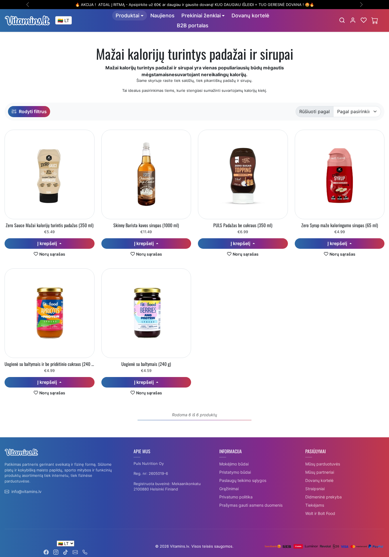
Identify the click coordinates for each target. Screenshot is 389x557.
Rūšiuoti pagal (314, 111)
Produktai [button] (127, 15)
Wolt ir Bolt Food (320, 513)
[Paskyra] (352, 20)
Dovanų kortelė (250, 15)
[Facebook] (46, 551)
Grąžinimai (229, 488)
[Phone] (85, 551)
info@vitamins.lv (26, 491)
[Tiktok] (65, 551)
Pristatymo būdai (235, 472)
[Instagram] (56, 551)
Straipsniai (315, 488)
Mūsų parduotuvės (322, 463)
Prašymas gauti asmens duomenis (250, 505)
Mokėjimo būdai (234, 463)
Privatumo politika (236, 496)
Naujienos (162, 15)
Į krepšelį (47, 243)
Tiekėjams (314, 505)
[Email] (75, 551)
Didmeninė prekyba (323, 496)
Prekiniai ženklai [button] (201, 15)
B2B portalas (192, 25)
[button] (342, 20)
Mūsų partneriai (319, 472)
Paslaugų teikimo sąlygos (242, 480)
